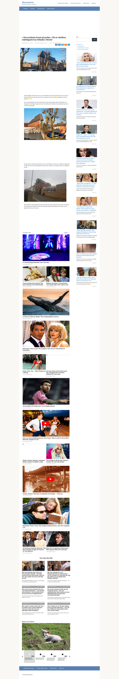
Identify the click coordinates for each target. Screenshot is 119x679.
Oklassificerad (41, 8)
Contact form (86, 3)
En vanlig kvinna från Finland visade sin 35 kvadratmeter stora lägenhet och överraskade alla (86, 88)
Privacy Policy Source (76, 3)
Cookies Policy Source (63, 3)
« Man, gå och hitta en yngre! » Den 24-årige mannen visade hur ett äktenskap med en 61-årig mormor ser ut (86, 279)
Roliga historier (50, 8)
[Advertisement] (59, 22)
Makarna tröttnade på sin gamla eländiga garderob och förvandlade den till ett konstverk (86, 255)
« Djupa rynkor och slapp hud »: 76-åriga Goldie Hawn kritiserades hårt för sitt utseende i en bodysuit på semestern (86, 185)
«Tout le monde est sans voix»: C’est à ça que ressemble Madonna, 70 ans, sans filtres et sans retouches (86, 64)
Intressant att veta (43, 43)
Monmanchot (28, 2)
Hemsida (25, 8)
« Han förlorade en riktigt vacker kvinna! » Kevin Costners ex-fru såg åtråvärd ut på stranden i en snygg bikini (86, 208)
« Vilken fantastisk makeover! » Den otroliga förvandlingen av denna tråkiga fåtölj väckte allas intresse (86, 232)
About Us (94, 3)
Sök (77, 37)
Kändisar (32, 8)
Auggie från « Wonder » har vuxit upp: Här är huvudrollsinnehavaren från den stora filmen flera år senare (86, 136)
